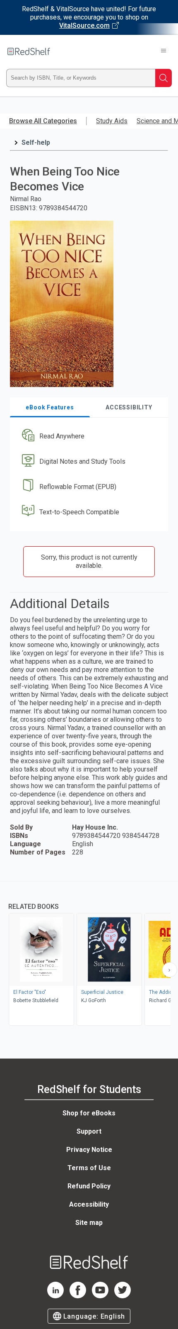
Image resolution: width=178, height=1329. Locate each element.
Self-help (36, 142)
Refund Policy (89, 1186)
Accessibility (89, 1204)
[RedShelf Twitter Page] (122, 1296)
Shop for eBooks (89, 1113)
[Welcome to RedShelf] (28, 51)
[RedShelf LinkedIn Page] (55, 1296)
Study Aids (111, 121)
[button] (88, 436)
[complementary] (89, 954)
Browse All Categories (43, 121)
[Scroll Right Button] (169, 969)
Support (89, 1131)
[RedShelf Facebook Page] (78, 1296)
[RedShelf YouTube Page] (100, 1296)
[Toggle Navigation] (163, 51)
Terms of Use (89, 1168)
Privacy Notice (89, 1150)
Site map (89, 1223)
